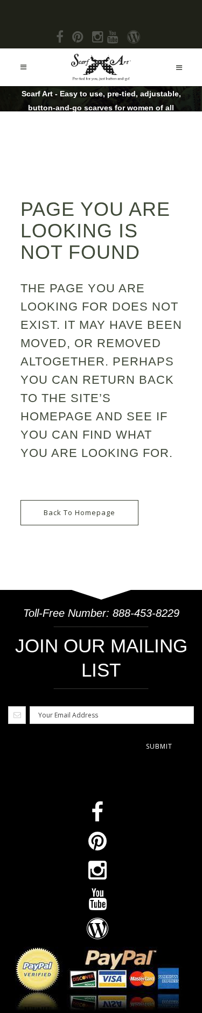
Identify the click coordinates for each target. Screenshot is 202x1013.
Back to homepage (79, 512)
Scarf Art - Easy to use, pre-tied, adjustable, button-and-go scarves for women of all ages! (101, 107)
